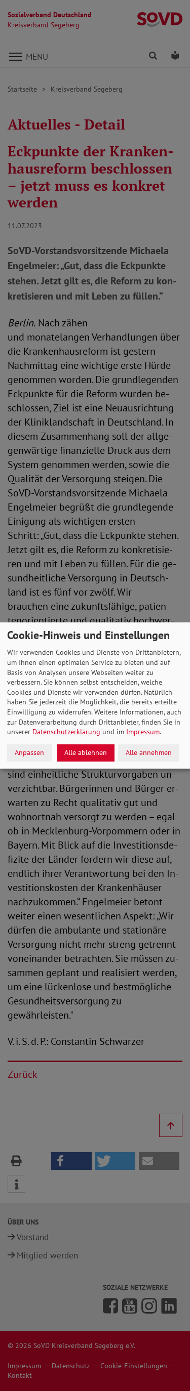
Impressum (143, 731)
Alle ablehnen (85, 752)
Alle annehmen (149, 752)
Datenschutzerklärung (66, 731)
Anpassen (29, 752)
